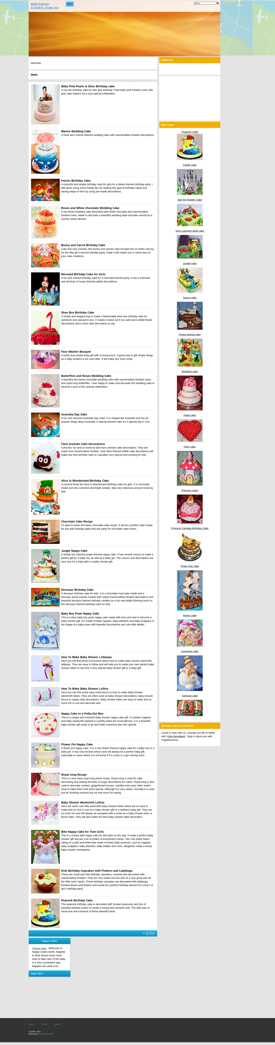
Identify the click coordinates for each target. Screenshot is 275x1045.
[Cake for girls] (190, 522)
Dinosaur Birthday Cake (77, 589)
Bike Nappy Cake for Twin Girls (82, 831)
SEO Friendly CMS (45, 1034)
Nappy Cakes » (37, 973)
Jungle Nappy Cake (74, 550)
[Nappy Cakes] (40, 948)
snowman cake (189, 651)
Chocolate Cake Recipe (77, 521)
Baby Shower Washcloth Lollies (82, 802)
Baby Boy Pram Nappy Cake (80, 613)
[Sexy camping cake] (190, 257)
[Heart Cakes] (190, 441)
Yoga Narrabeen (176, 736)
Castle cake (190, 165)
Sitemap (57, 1024)
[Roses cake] (190, 645)
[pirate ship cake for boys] (190, 609)
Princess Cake (189, 490)
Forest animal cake (190, 334)
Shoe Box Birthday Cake (77, 312)
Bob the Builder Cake (190, 199)
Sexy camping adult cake (189, 230)
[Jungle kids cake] (190, 292)
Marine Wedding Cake (76, 131)
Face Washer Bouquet (76, 351)
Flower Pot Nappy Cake (77, 744)
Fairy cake (190, 446)
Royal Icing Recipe (74, 774)
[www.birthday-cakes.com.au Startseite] (48, 6)
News (70, 4)
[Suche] (218, 3)
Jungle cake (190, 263)
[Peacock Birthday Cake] (190, 159)
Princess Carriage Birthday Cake (189, 528)
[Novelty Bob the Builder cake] (190, 225)
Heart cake (189, 415)
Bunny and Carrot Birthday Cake (83, 245)
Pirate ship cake (190, 566)
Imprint (31, 1024)
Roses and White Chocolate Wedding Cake (90, 208)
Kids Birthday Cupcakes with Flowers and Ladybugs (96, 870)
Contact (44, 1024)
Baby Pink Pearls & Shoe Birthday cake (88, 86)
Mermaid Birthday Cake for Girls (83, 274)
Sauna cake (190, 297)
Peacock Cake (189, 131)
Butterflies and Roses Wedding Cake (86, 375)
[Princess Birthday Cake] (190, 560)
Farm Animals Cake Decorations (83, 444)
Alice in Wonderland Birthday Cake (85, 480)
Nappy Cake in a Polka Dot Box (82, 713)
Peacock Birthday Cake (77, 900)
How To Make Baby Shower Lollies (84, 688)
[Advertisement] (93, 998)
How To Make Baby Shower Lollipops (86, 657)
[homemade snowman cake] (190, 690)
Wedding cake (190, 371)
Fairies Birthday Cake (76, 180)
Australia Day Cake (74, 414)
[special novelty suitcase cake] (190, 715)
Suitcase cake (190, 695)
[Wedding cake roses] (190, 409)
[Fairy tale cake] (190, 365)
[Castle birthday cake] (190, 194)
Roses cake (190, 615)
